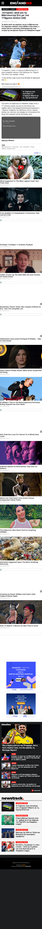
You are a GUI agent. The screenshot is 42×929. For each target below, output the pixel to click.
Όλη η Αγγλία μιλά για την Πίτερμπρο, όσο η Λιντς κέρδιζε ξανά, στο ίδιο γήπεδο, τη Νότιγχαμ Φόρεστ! (20, 747)
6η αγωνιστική (11, 148)
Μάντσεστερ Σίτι (6, 147)
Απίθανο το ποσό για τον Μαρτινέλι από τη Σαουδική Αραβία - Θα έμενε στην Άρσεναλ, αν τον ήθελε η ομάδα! (25, 757)
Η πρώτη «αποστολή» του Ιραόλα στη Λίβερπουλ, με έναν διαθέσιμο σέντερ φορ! (25, 785)
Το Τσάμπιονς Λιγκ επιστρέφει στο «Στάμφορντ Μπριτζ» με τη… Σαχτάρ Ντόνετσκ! (31, 95)
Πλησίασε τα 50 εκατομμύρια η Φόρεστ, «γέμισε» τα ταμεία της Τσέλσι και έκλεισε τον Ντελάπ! (25, 776)
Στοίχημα (21, 867)
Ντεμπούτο (26, 147)
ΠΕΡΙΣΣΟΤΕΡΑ (37, 790)
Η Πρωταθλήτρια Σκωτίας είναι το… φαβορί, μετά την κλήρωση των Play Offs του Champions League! (27, 821)
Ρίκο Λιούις (15, 147)
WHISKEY (23, 865)
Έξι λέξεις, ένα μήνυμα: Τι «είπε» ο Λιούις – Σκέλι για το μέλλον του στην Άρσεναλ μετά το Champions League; (28, 848)
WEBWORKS (28, 866)
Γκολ (21, 147)
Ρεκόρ (32, 147)
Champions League (22, 9)
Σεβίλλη (4, 148)
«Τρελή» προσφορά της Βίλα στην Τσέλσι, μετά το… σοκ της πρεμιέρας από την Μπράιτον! (25, 767)
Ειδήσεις (13, 9)
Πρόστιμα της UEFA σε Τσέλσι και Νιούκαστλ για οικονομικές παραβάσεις (28, 834)
